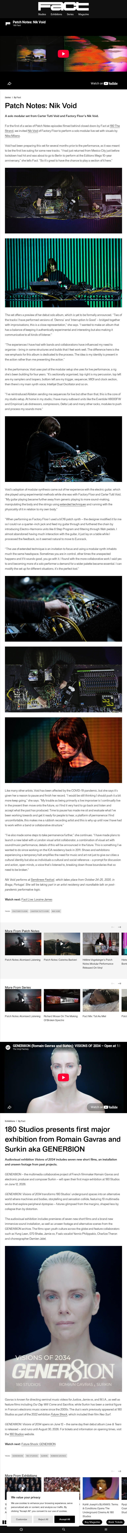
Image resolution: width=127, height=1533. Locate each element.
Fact (19, 97)
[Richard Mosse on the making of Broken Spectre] (62, 1000)
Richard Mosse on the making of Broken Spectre (61, 1018)
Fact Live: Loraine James (36, 899)
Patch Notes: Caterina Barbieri (60, 959)
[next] (119, 927)
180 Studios (17, 1434)
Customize (21, 1519)
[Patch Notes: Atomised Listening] (23, 944)
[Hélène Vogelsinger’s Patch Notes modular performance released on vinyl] (101, 944)
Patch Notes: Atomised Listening (23, 959)
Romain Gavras (58, 1456)
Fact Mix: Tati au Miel (94, 1016)
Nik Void (33, 130)
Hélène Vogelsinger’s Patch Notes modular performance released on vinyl (98, 963)
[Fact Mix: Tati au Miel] (101, 1000)
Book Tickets (115, 1521)
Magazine (83, 14)
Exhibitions (56, 14)
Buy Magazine (92, 1521)
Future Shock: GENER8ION (38, 1444)
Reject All (43, 1519)
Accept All (64, 1519)
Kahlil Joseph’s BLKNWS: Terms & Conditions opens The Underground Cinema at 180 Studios (100, 1510)
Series (70, 14)
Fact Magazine (63, 6)
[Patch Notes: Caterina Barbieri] (62, 944)
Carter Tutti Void (40, 911)
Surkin (44, 1456)
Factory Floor (20, 911)
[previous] (113, 927)
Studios (42, 14)
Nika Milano (12, 135)
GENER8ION (18, 1456)
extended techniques (73, 504)
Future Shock (59, 1414)
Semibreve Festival (42, 879)
